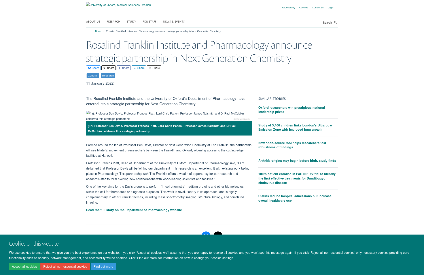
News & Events (174, 21)
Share (95, 68)
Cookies (303, 7)
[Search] (335, 22)
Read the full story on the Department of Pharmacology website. (135, 210)
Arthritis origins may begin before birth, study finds (297, 160)
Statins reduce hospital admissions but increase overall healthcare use (294, 198)
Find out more (103, 266)
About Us (93, 21)
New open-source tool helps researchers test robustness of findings (292, 145)
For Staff (149, 21)
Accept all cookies (24, 266)
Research (113, 21)
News (98, 31)
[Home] (90, 31)
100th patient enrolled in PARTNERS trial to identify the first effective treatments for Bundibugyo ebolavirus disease (297, 178)
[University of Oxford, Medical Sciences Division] (118, 3)
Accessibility (288, 7)
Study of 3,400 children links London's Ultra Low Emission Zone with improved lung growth (295, 127)
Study (131, 21)
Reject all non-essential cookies (65, 266)
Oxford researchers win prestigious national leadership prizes (291, 109)
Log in (331, 7)
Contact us (318, 7)
